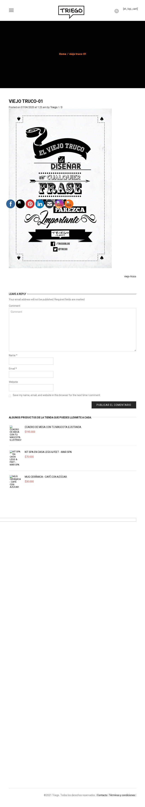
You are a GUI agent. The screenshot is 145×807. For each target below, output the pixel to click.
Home (62, 54)
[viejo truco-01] (60, 188)
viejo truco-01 (26, 101)
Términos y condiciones (122, 795)
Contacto (102, 795)
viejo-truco (130, 276)
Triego (53, 107)
